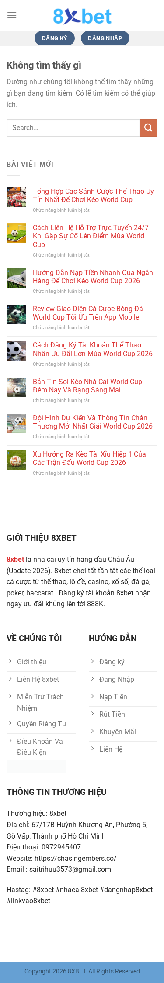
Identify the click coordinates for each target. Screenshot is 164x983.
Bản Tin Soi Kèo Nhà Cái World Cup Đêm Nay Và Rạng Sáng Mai (87, 386)
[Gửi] (148, 127)
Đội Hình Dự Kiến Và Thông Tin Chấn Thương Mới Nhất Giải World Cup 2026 (93, 422)
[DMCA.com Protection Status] (36, 766)
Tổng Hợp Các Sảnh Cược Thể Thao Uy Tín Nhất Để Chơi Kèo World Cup (93, 195)
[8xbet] (82, 15)
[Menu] (12, 15)
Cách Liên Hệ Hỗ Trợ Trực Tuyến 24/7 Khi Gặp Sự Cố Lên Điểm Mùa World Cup (91, 235)
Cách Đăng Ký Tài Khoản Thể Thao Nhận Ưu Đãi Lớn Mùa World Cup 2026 (93, 349)
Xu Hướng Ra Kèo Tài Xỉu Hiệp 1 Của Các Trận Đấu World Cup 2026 (89, 458)
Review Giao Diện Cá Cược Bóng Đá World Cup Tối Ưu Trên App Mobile (88, 313)
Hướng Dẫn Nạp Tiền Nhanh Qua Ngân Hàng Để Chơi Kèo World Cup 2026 (93, 276)
